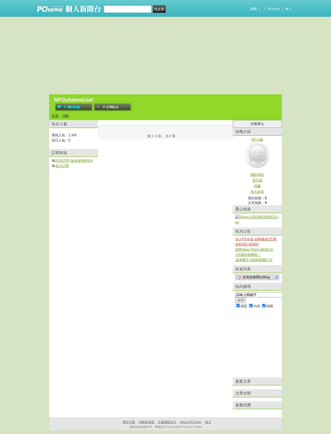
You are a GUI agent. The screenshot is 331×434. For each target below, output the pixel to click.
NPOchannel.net (73, 99)
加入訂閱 (62, 166)
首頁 (55, 116)
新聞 (253, 9)
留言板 (257, 180)
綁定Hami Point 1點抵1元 (254, 249)
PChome (273, 9)
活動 (65, 116)
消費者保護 (146, 422)
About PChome (190, 422)
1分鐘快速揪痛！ (248, 255)
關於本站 (257, 175)
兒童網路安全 (167, 422)
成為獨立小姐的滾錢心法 (253, 260)
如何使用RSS (81, 161)
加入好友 (257, 192)
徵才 (208, 422)
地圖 (257, 186)
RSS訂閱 (62, 161)
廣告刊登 (129, 422)
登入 (288, 9)
